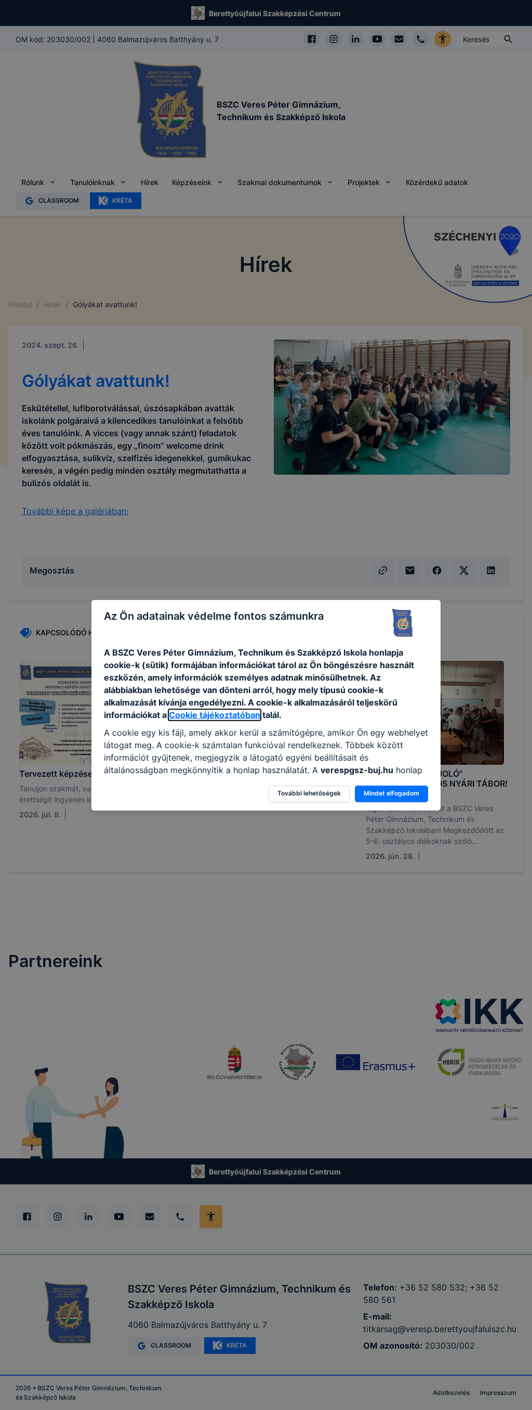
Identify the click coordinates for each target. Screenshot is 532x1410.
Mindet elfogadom (391, 793)
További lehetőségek (309, 793)
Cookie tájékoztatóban (214, 715)
